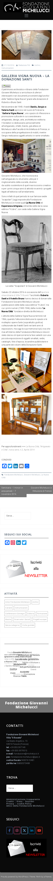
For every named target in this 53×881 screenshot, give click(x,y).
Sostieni (29, 801)
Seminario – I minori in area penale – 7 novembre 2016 (12, 491)
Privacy (10, 803)
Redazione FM (24, 65)
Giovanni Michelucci (32, 475)
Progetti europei (40, 619)
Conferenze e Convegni (15, 614)
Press (19, 801)
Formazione (42, 614)
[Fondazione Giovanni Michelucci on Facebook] (9, 830)
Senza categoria (12, 625)
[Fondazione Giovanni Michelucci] (26, 7)
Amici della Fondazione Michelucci (25, 805)
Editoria (30, 614)
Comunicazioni (8, 68)
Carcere (8, 608)
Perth (38, 877)
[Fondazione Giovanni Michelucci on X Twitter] (24, 830)
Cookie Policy (24, 803)
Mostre (8, 619)
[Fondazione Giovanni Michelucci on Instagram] (17, 830)
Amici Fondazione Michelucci (17, 602)
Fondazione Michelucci (13, 475)
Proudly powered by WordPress (14, 877)
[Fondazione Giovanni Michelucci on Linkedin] (32, 830)
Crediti (10, 801)
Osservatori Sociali (22, 619)
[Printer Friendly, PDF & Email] (6, 86)
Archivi (37, 65)
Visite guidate (28, 625)
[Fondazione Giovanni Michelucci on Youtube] (39, 830)
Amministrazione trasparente (23, 799)
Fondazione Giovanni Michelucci (26, 705)
